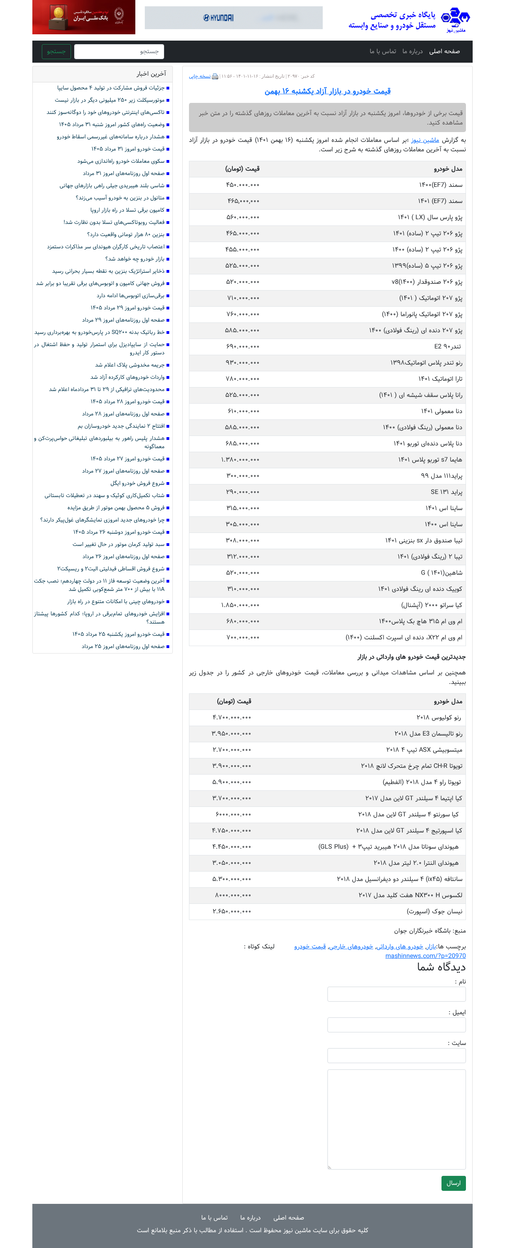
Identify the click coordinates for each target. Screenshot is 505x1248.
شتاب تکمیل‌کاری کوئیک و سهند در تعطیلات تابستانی (105, 495)
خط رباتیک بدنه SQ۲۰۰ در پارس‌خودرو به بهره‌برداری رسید (99, 332)
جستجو (56, 51)
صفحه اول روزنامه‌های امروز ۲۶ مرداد (123, 556)
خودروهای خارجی (351, 946)
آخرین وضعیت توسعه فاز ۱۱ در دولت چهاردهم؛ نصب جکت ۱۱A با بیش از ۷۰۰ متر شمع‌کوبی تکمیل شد (99, 585)
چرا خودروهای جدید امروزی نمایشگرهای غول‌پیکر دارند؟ (102, 520)
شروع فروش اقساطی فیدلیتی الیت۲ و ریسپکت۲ (111, 569)
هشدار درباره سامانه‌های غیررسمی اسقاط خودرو (111, 137)
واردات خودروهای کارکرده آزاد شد (127, 377)
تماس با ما (383, 51)
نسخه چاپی (200, 76)
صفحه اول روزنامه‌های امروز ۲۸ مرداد (123, 414)
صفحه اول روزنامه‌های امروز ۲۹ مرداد (123, 320)
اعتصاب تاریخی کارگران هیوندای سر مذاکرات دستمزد (106, 246)
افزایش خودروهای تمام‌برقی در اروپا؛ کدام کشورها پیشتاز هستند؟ (99, 618)
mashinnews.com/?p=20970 (425, 956)
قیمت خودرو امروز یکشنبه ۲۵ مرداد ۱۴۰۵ (119, 634)
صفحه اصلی (444, 51)
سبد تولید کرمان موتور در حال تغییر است (119, 544)
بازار (431, 946)
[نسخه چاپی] (215, 76)
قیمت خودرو (310, 946)
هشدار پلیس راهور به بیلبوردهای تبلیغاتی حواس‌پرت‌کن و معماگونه (99, 442)
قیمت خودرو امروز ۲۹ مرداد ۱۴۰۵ (128, 308)
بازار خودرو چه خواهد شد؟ (135, 259)
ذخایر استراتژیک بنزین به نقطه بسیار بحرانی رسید (108, 271)
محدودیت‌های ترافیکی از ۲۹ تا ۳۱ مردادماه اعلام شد (107, 389)
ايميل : (448, 1012)
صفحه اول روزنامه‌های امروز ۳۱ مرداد (124, 173)
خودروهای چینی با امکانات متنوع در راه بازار (116, 601)
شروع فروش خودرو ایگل (137, 483)
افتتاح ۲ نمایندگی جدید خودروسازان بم (121, 426)
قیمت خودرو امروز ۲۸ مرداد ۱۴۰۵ (128, 401)
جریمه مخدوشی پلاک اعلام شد (130, 365)
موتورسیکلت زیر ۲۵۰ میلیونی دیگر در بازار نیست (110, 100)
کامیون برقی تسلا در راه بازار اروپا (127, 210)
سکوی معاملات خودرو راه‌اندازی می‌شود (121, 161)
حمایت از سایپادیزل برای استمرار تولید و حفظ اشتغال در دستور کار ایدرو (99, 349)
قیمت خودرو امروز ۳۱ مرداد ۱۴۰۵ (128, 149)
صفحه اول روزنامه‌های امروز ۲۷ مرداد (123, 471)
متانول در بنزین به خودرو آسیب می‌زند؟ (120, 198)
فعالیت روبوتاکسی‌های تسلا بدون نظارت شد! (114, 222)
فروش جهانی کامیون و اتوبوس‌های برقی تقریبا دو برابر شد (100, 283)
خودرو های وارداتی (399, 946)
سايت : (448, 1043)
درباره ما (412, 51)
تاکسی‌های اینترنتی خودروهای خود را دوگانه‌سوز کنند (106, 112)
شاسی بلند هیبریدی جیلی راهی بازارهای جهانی (112, 185)
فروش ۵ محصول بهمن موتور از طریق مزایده (116, 507)
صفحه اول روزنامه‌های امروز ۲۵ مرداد (123, 646)
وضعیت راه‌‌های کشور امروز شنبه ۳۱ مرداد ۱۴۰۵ (112, 124)
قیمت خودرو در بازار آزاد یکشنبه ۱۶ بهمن (328, 91)
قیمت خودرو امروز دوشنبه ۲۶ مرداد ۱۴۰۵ (119, 532)
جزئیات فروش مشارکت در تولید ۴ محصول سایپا (111, 88)
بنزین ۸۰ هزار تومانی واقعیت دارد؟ (126, 234)
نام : (448, 982)
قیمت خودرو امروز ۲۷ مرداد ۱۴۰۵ (128, 459)
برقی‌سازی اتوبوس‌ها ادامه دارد (131, 295)
